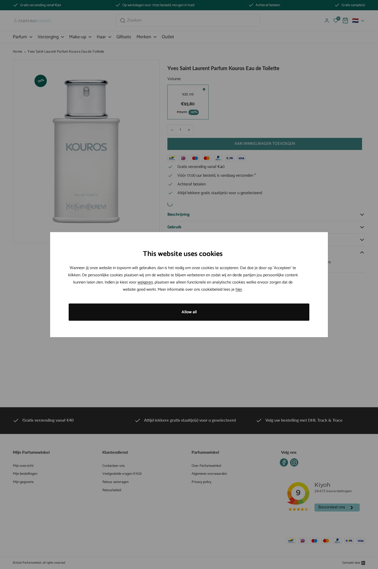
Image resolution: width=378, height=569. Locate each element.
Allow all (189, 312)
